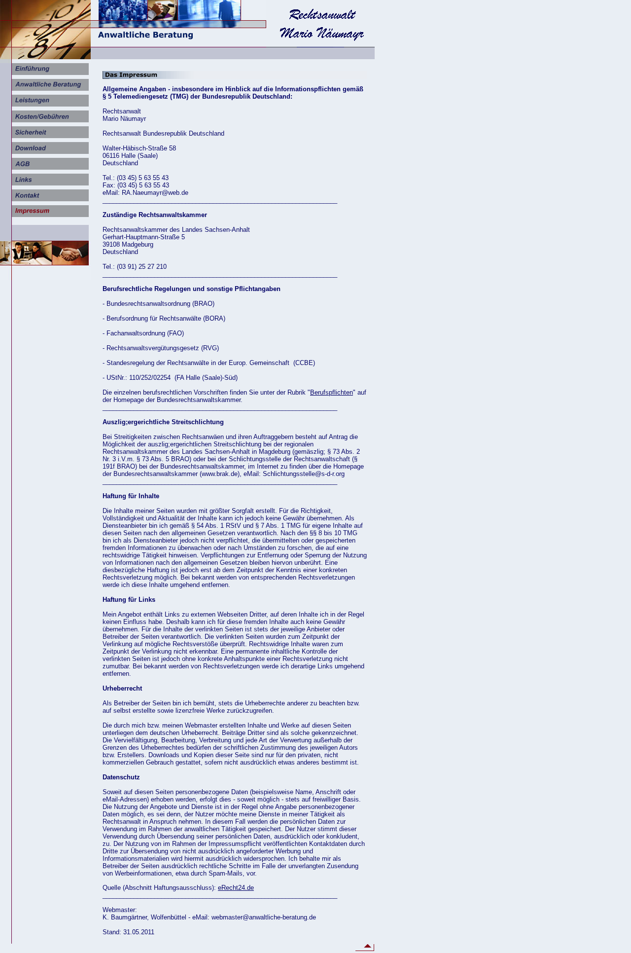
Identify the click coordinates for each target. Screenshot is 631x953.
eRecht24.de (236, 887)
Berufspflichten (331, 392)
